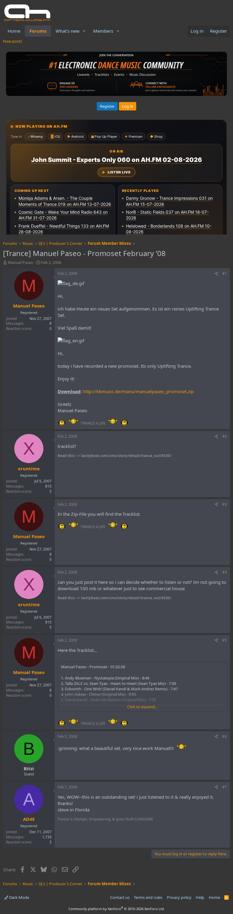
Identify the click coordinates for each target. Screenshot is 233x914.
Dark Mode (18, 897)
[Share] (216, 273)
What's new (67, 31)
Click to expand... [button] (142, 706)
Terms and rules (148, 897)
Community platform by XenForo (117, 908)
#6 (224, 736)
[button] (84, 31)
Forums (37, 31)
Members (103, 31)
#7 (224, 787)
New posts (12, 41)
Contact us (120, 897)
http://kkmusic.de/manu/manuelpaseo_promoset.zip (138, 391)
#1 (224, 273)
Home (14, 31)
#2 (224, 436)
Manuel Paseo (20, 262)
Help (200, 897)
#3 (224, 504)
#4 (224, 572)
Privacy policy (179, 897)
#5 (224, 640)
